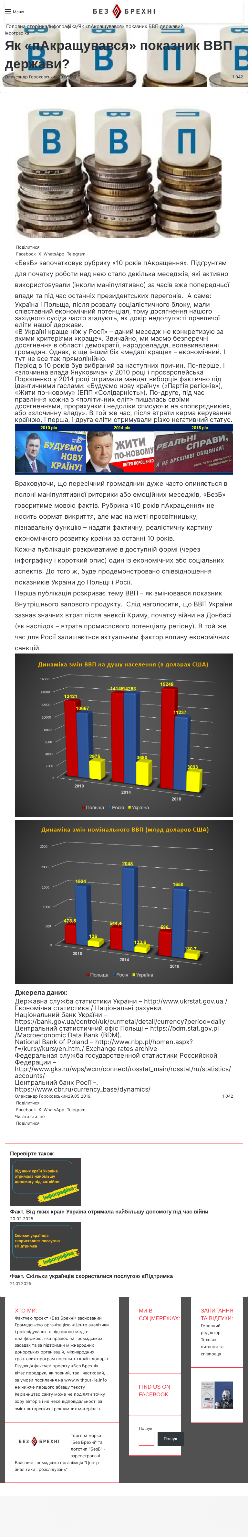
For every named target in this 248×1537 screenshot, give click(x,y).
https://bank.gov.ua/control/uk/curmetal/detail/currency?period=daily (120, 1021)
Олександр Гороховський (31, 76)
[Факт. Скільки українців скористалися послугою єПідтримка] (45, 1269)
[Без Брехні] (124, 11)
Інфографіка (63, 26)
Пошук (145, 1428)
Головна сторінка (26, 26)
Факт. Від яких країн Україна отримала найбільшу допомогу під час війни (109, 1212)
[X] (16, 1130)
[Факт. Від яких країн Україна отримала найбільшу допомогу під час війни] (45, 1204)
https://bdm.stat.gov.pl (184, 1028)
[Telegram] (19, 1130)
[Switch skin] (43, 14)
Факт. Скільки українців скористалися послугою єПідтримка (91, 1276)
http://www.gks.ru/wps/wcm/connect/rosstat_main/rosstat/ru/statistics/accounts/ (123, 1072)
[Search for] (32, 14)
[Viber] (20, 1130)
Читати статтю (30, 1116)
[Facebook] (15, 1130)
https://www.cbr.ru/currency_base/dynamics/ (82, 1089)
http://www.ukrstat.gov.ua (183, 1001)
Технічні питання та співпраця (212, 1346)
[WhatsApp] (18, 1130)
